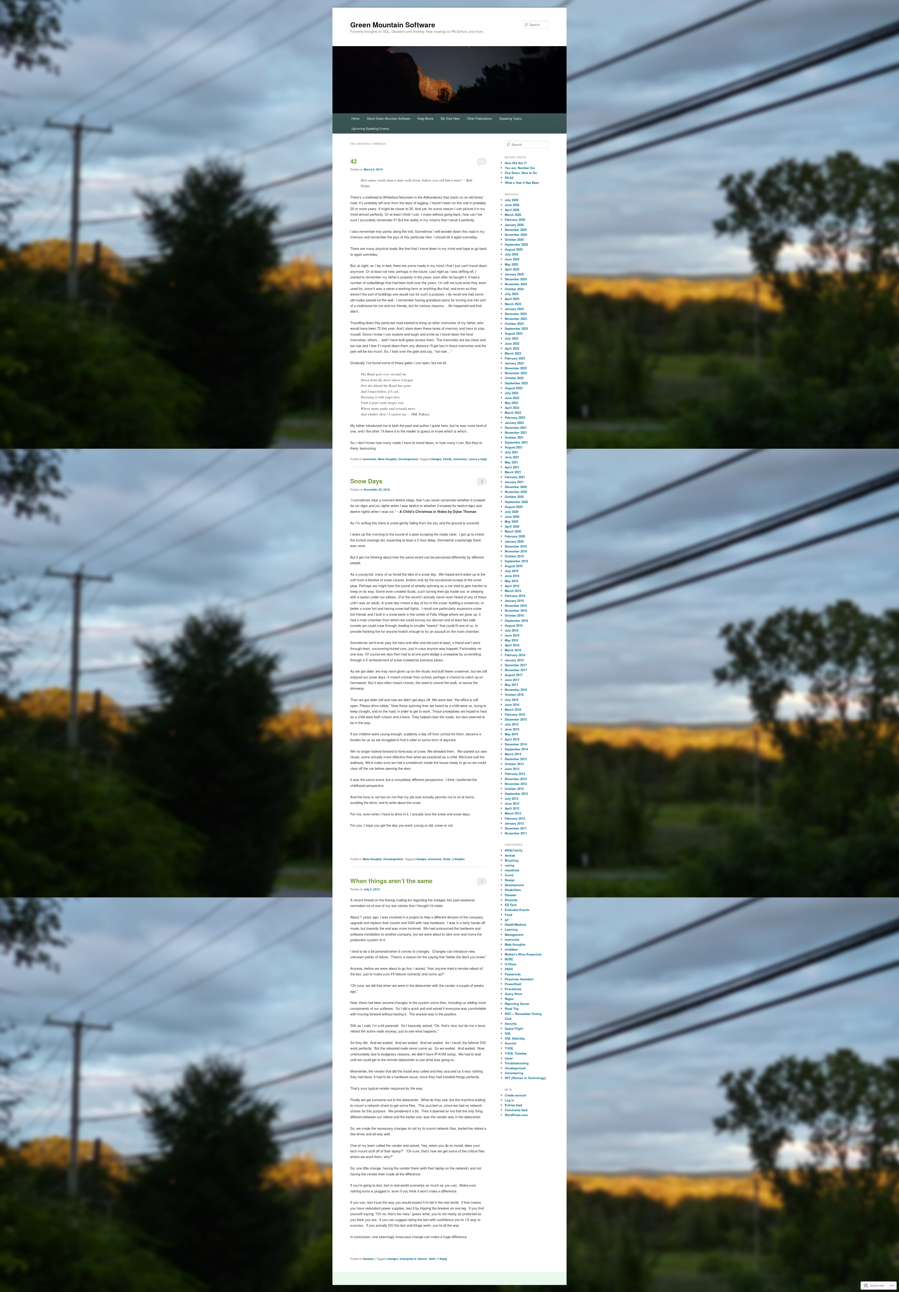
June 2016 (512, 704)
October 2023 (514, 323)
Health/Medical (515, 924)
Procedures (513, 989)
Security (511, 1023)
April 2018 (512, 645)
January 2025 (514, 274)
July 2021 (511, 452)
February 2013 (515, 773)
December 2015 (516, 719)
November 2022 (516, 373)
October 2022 (514, 378)
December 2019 (516, 546)
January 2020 (514, 541)
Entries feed (513, 1105)
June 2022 (512, 398)
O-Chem (510, 964)
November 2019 (516, 551)
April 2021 (512, 467)
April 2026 (512, 209)
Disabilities (513, 890)
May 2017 (511, 684)
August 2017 (514, 675)
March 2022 (513, 412)
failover (422, 1259)
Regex (509, 998)
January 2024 (514, 309)
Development (514, 885)
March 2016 (513, 709)
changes (436, 459)
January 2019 (514, 600)
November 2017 (516, 670)
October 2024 (514, 289)
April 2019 (512, 586)
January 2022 (514, 422)
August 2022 (514, 388)
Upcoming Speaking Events (370, 128)
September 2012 (516, 793)
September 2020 (516, 502)
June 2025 (512, 259)
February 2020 (515, 536)
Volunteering (514, 1073)
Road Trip (512, 1008)
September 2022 (516, 383)
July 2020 (511, 511)
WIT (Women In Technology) (525, 1078)
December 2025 (516, 229)
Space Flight (514, 1028)
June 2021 (512, 457)
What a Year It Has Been (522, 182)
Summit (510, 1043)
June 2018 (512, 635)
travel (509, 1058)
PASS (509, 969)
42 (353, 161)
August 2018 (514, 625)
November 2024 (516, 284)
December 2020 (516, 487)
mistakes (511, 949)
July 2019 (511, 571)
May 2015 (511, 734)
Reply (442, 1259)
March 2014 (513, 754)
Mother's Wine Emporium (523, 954)
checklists (512, 870)
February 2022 (515, 417)
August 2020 (514, 506)
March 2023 (513, 353)
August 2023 (514, 333)
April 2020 (512, 526)
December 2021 (516, 427)
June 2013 (512, 768)
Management (514, 934)
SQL (508, 1033)
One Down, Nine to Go (521, 172)
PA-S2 (509, 177)
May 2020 (511, 521)
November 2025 (516, 234)
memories (369, 459)
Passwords (513, 974)
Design (510, 880)
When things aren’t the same (391, 880)
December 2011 (516, 828)
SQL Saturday (515, 1038)
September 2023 (516, 328)
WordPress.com (516, 1115)
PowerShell (513, 984)
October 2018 (514, 615)
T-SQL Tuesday (516, 1053)
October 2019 (514, 556)
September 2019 (516, 561)
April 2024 (512, 298)
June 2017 (512, 679)
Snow (446, 859)
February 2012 (515, 818)
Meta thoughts (387, 459)
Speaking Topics (510, 118)
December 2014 (516, 744)
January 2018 (514, 660)
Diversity (511, 900)
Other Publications (479, 118)
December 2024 (516, 279)
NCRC (509, 959)
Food (508, 914)
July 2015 (511, 724)
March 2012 (513, 813)
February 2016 (515, 714)
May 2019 (511, 581)
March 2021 (513, 472)
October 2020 (514, 496)
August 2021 (514, 447)
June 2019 (512, 576)
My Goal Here (450, 118)
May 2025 (511, 264)
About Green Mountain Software (388, 118)
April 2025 (512, 269)
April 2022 (512, 407)
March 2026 (513, 214)
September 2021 (516, 442)
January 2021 (514, 482)
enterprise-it (408, 1259)
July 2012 (511, 798)
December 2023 (516, 313)
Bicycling (511, 860)
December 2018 (516, 605)
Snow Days (366, 481)
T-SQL (509, 1048)
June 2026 (512, 205)
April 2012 (512, 808)
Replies (458, 859)
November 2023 (516, 318)
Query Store (513, 994)
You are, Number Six (520, 168)
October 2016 (514, 694)
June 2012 (512, 803)
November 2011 (516, 833)
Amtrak (510, 855)
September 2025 (516, 244)
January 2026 (514, 224)
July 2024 (511, 294)
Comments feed (516, 1110)
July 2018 (511, 630)
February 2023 (515, 358)
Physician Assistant (519, 979)
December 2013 (516, 759)
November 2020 (516, 491)
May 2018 (511, 640)
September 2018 (516, 620)
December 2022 (516, 368)
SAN (432, 1259)
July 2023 (511, 338)
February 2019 (515, 595)
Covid (509, 875)
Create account (515, 1095)
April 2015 (512, 739)
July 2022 (511, 393)
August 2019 (514, 566)
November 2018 (516, 610)
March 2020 (513, 531)
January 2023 (514, 363)
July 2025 (511, 254)
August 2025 (514, 249)
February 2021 (515, 477)
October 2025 (514, 239)
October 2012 (514, 788)
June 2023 (512, 343)
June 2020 (512, 516)
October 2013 (514, 764)
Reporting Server (517, 1003)
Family (447, 459)
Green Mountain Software (392, 24)
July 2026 (511, 200)
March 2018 (513, 650)
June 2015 (512, 729)
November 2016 (516, 689)
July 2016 (511, 699)
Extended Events (517, 909)
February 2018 (515, 655)
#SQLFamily (514, 850)
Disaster (368, 1259)
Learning (511, 929)
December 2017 (516, 665)
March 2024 (513, 304)
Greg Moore (425, 118)
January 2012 (514, 823)
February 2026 (515, 219)
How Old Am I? (516, 163)
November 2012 (516, 783)
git (506, 919)
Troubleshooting (517, 1063)
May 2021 (511, 462)
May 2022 (511, 402)
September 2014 (516, 749)
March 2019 (513, 591)
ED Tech (511, 905)
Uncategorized (408, 459)
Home (355, 118)
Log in (509, 1100)
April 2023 (512, 348)
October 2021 (514, 437)
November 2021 (516, 432)
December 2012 (516, 779)
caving (509, 865)
